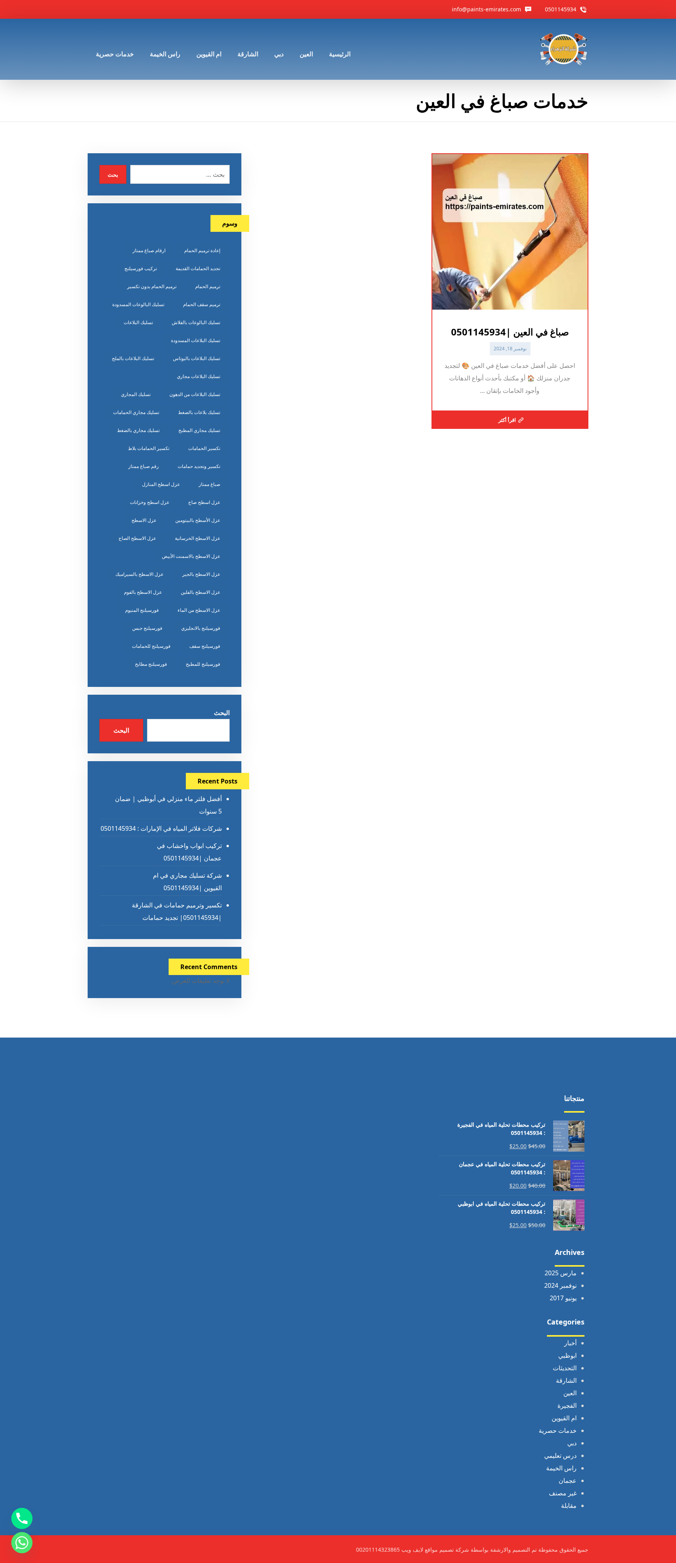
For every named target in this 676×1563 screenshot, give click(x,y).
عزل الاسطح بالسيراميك (139, 574)
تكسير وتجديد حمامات (199, 466)
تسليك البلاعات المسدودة (195, 340)
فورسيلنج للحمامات (151, 646)
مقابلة (569, 1505)
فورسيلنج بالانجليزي (200, 628)
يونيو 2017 (563, 1298)
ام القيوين (564, 1418)
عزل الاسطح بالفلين (200, 592)
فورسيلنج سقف (204, 646)
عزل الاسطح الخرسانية (197, 538)
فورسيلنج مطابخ (151, 664)
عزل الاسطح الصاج (137, 538)
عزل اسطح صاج (204, 502)
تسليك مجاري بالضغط (138, 430)
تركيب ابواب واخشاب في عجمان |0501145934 (189, 851)
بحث (113, 174)
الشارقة (566, 1380)
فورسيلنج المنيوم (142, 610)
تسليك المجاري (136, 394)
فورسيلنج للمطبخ (203, 664)
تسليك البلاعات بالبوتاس (196, 358)
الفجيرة (567, 1405)
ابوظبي (567, 1355)
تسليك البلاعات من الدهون (194, 394)
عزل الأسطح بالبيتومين (197, 520)
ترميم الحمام (207, 286)
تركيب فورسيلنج (140, 268)
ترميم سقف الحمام (201, 304)
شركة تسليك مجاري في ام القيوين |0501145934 (187, 881)
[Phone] (21, 1518)
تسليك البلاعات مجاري (198, 376)
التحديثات (565, 1368)
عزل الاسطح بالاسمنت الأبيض (191, 556)
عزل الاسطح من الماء (199, 610)
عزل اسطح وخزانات (149, 502)
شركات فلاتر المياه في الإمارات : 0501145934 (161, 828)
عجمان (568, 1480)
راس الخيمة (561, 1468)
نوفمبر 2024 (560, 1285)
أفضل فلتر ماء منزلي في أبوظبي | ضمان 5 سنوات (168, 805)
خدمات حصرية (558, 1430)
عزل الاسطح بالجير (201, 574)
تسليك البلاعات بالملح (133, 358)
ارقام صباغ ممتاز (149, 250)
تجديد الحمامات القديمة (198, 268)
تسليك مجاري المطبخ (199, 430)
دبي (572, 1443)
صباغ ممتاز (209, 484)
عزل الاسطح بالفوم (143, 592)
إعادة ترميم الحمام (202, 250)
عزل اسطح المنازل (161, 484)
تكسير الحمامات (204, 448)
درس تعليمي (560, 1455)
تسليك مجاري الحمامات (136, 412)
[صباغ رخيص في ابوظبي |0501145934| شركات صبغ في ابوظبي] (563, 49)
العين (570, 1393)
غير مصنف (563, 1493)
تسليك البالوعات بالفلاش (196, 322)
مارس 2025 (561, 1273)
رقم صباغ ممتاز (143, 466)
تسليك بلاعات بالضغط (199, 412)
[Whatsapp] (21, 1542)
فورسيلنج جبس (147, 628)
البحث (221, 712)
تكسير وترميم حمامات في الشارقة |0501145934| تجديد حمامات (176, 911)
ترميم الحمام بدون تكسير (151, 286)
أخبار (570, 1343)
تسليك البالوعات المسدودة (138, 304)
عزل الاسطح (143, 520)
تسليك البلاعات (138, 322)
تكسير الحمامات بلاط (148, 448)
